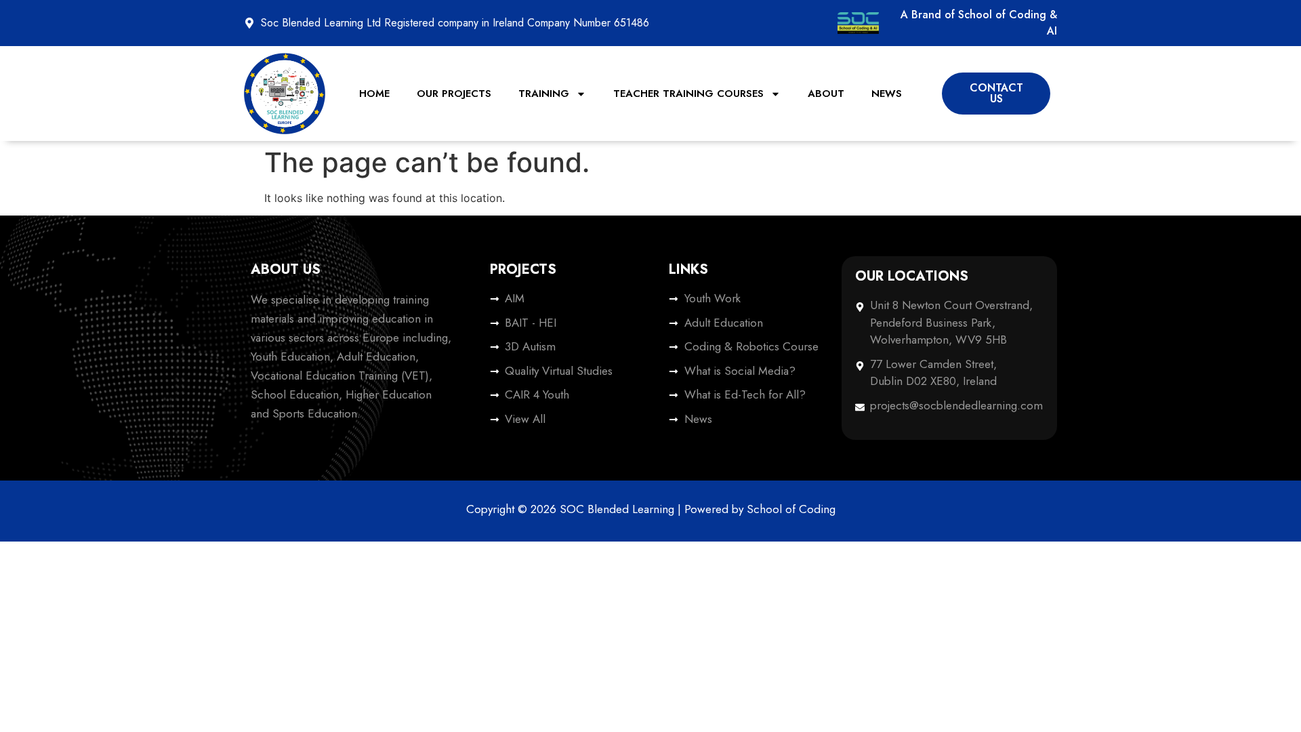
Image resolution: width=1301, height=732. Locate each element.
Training (543, 93)
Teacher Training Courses (688, 93)
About (826, 93)
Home (374, 93)
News (886, 93)
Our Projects (454, 93)
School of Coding (791, 509)
